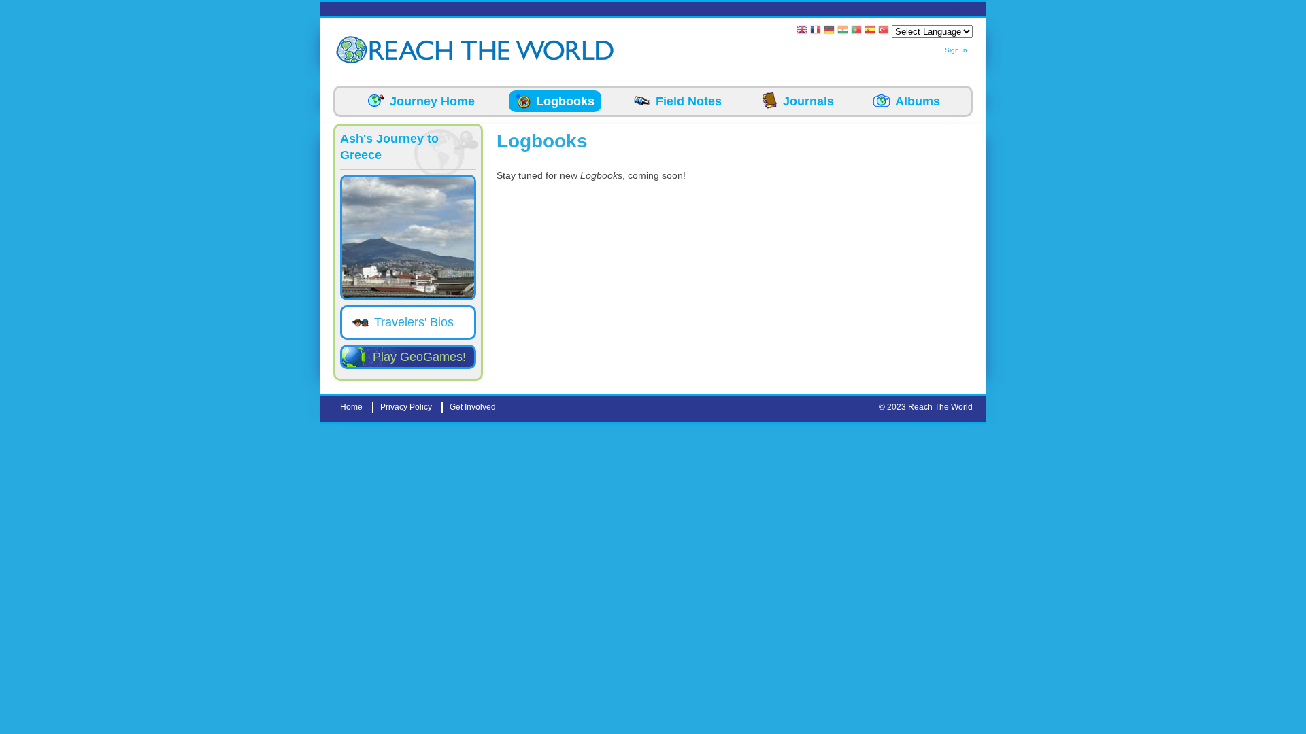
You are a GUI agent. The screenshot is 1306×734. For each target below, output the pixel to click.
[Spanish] (870, 30)
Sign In (956, 50)
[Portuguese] (856, 30)
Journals (808, 101)
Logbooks (565, 101)
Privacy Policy (406, 407)
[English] (802, 30)
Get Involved (473, 407)
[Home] (353, 50)
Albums (917, 101)
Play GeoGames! (419, 357)
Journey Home (432, 101)
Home (351, 407)
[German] (829, 30)
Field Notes (689, 101)
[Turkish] (883, 30)
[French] (815, 30)
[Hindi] (842, 30)
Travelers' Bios (414, 322)
